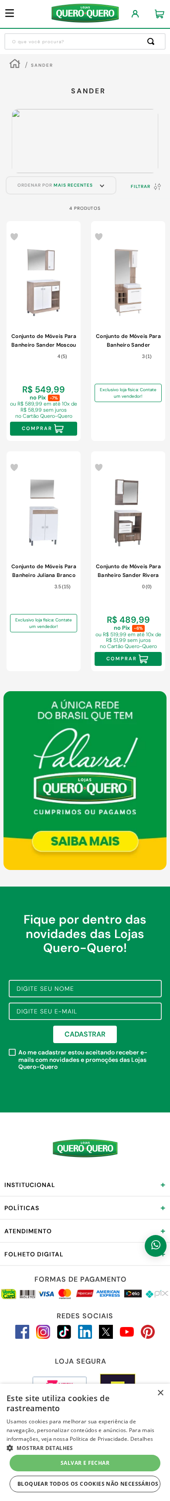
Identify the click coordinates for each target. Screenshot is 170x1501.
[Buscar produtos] (152, 41)
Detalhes (141, 1439)
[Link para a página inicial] (14, 65)
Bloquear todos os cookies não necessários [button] (87, 1483)
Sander (42, 65)
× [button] (160, 1393)
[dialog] (85, 1442)
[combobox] (85, 41)
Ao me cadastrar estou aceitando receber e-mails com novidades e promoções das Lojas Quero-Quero (82, 1060)
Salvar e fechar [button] (85, 1463)
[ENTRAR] (135, 14)
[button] (85, 1447)
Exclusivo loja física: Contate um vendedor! (128, 393)
